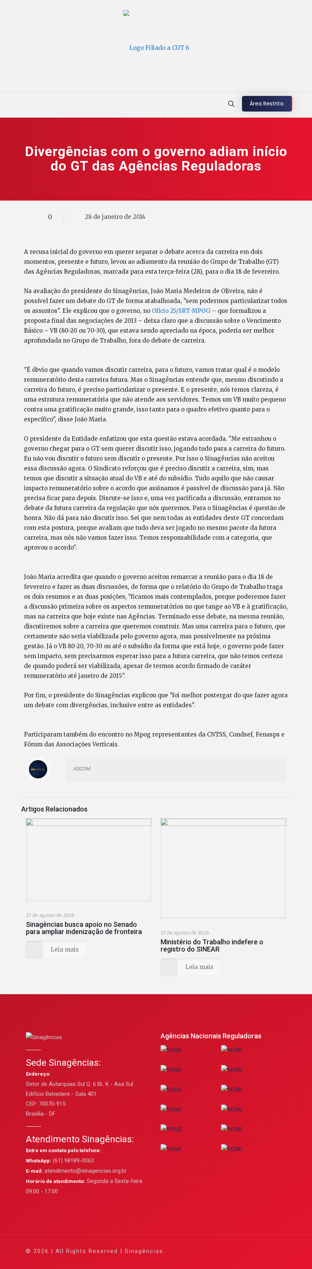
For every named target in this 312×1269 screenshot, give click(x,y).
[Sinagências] (156, 48)
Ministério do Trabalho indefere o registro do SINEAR (212, 945)
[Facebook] (207, 1251)
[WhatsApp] (197, 1251)
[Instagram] (248, 1251)
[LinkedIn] (238, 1251)
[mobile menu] (6, 104)
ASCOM (82, 769)
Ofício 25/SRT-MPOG (182, 310)
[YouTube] (228, 1251)
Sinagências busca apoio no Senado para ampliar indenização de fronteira (84, 928)
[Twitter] (217, 1251)
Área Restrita (266, 103)
